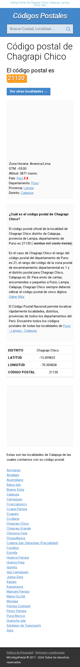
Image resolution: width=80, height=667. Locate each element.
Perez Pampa (16, 611)
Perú (20, 178)
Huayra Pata (15, 562)
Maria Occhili (16, 596)
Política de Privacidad (20, 652)
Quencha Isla (16, 621)
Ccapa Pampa (17, 509)
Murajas (12, 601)
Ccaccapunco (17, 504)
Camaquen (14, 499)
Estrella (12, 553)
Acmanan (14, 470)
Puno (35, 183)
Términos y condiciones (50, 652)
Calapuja (27, 193)
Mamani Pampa (18, 592)
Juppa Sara (15, 577)
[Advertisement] (40, 415)
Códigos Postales (40, 15)
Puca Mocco (16, 616)
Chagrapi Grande (19, 528)
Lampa (29, 188)
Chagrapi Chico (18, 524)
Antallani (13, 475)
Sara (10, 630)
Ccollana (13, 519)
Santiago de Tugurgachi (24, 626)
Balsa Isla (14, 485)
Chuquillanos (16, 538)
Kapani (11, 582)
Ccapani (12, 514)
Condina (13, 548)
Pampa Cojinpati (18, 606)
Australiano (15, 480)
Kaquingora (15, 587)
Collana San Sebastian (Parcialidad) (32, 543)
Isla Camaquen (17, 572)
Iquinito (12, 567)
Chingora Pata (17, 533)
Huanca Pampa (18, 558)
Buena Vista (15, 490)
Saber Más (16, 297)
